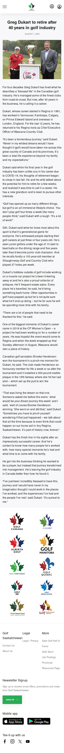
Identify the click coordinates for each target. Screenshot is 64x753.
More (45, 633)
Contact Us (9, 645)
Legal (26, 633)
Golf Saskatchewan (13, 635)
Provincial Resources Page (51, 665)
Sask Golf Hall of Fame (51, 643)
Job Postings (49, 657)
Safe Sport (47, 651)
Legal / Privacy (30, 640)
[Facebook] (5, 741)
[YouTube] (28, 741)
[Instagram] (12, 741)
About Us (7, 651)
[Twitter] (20, 741)
